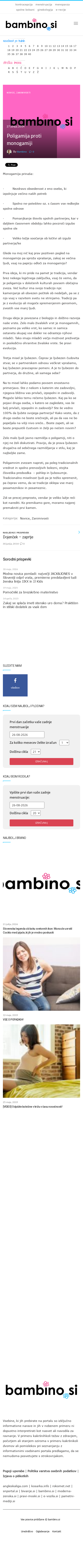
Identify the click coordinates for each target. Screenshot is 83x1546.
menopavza (62, 4)
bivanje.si (28, 1491)
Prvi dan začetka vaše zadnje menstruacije (31, 724)
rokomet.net (61, 1486)
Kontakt (56, 1531)
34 (74, 49)
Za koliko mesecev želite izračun (33, 742)
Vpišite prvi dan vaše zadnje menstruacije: (30, 795)
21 (21, 49)
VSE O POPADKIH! (13, 1019)
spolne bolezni (25, 9)
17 (74, 45)
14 (62, 45)
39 (25, 53)
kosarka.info (40, 1486)
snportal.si (10, 1491)
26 (41, 49)
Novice (11, 93)
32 (66, 49)
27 (46, 49)
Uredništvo (27, 1531)
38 (21, 53)
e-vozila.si (50, 1496)
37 (17, 53)
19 (12, 49)
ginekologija (45, 9)
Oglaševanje (42, 1531)
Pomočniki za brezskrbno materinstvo (30, 592)
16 (70, 45)
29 (54, 49)
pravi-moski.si (30, 1496)
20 (17, 49)
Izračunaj (41, 761)
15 (66, 45)
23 (29, 49)
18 (8, 49)
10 (46, 45)
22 (25, 49)
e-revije (61, 9)
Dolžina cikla (19, 752)
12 (54, 45)
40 (29, 53)
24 (33, 49)
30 (58, 49)
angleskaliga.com (15, 1486)
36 (12, 53)
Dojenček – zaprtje (18, 537)
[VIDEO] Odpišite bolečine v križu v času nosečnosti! (32, 1106)
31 (62, 49)
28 (50, 49)
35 (8, 53)
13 (58, 45)
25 (37, 49)
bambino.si (46, 1491)
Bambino (22, 151)
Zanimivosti (23, 93)
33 (70, 49)
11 (50, 45)
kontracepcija (24, 4)
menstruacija (44, 4)
